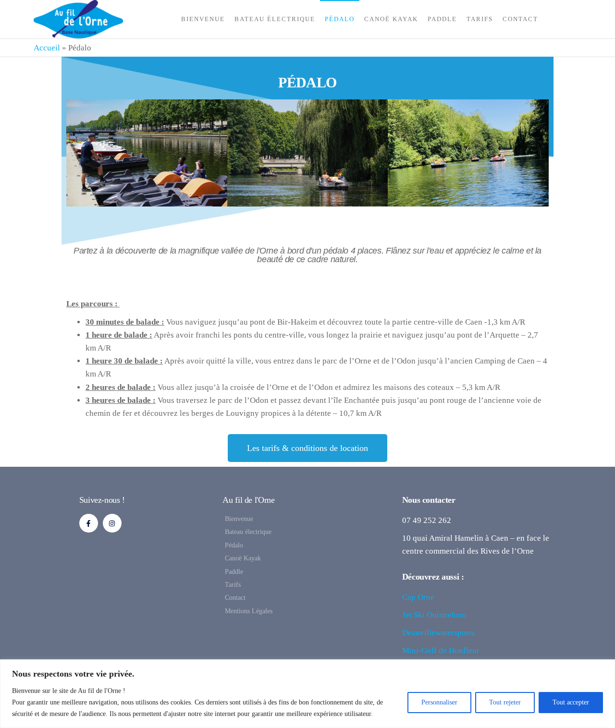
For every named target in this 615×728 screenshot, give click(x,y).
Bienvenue (203, 19)
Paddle (442, 19)
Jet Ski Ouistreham (434, 614)
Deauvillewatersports (438, 632)
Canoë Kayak (391, 19)
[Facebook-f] (88, 523)
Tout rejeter (505, 702)
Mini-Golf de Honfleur (441, 650)
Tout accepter (571, 702)
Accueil (47, 47)
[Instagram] (112, 523)
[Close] (605, 667)
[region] (307, 693)
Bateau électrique (274, 19)
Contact (520, 19)
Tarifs (480, 19)
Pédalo (340, 19)
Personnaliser (439, 702)
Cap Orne (418, 597)
